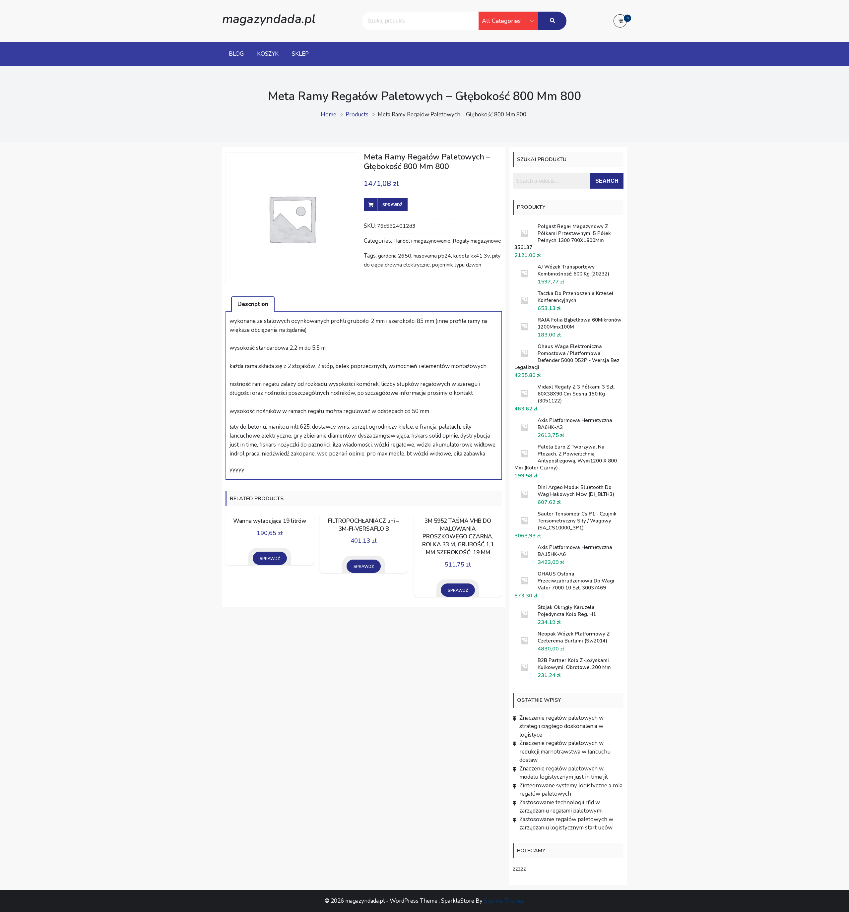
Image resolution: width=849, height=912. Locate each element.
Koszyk (268, 54)
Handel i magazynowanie (421, 241)
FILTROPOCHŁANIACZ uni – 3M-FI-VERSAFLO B (363, 525)
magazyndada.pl (268, 19)
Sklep (300, 54)
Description (252, 304)
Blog (236, 54)
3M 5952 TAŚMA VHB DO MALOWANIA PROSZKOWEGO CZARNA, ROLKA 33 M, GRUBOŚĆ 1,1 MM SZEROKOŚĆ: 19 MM (458, 536)
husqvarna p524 (432, 256)
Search (607, 181)
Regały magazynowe (477, 241)
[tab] (253, 304)
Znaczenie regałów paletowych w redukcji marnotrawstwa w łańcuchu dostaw (565, 751)
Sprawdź (392, 205)
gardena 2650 (394, 256)
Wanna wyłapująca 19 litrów (269, 521)
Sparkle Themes (504, 901)
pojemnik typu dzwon (456, 265)
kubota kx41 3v (471, 256)
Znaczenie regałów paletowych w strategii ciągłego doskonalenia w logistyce (561, 726)
